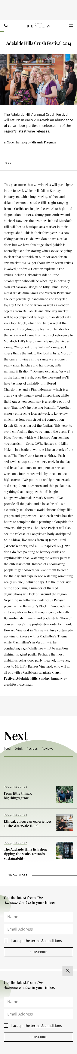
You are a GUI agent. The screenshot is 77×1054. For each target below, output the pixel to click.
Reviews (47, 748)
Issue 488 (20, 786)
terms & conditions (46, 940)
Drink (18, 748)
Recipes (32, 748)
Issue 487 (20, 842)
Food (8, 162)
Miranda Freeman (43, 142)
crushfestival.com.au (18, 684)
